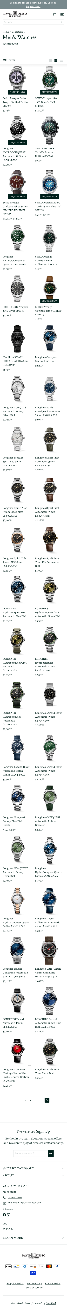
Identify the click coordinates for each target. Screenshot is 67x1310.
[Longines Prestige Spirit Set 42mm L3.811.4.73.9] (17, 449)
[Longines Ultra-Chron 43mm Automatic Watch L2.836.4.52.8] (49, 960)
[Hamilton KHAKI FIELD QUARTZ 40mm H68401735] (17, 349)
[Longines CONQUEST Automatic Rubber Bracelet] (49, 809)
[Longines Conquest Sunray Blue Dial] (49, 349)
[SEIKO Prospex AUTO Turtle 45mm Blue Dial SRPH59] (49, 196)
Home (6, 32)
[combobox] (33, 22)
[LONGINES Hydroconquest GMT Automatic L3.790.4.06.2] (17, 652)
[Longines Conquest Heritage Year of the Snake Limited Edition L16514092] (17, 1063)
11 (41, 1100)
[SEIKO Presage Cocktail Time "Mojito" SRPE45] (49, 298)
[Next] (47, 1100)
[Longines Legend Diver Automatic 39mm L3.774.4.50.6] (49, 706)
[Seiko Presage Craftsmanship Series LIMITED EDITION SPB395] (17, 196)
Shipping (8, 1228)
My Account (9, 1192)
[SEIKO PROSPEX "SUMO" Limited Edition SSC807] (49, 142)
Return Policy (34, 1283)
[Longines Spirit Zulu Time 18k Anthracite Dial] (49, 550)
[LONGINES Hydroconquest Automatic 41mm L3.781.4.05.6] (49, 652)
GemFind (51, 1303)
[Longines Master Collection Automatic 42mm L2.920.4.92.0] (49, 910)
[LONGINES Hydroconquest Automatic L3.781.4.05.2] (17, 706)
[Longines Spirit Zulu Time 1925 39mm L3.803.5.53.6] (17, 550)
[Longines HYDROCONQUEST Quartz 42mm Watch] (17, 248)
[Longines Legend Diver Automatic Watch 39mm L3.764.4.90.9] (17, 758)
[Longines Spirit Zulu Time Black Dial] (49, 1063)
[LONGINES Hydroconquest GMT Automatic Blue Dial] (17, 600)
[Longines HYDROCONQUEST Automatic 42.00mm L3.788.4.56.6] (17, 142)
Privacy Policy (52, 1283)
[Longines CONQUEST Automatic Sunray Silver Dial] (17, 399)
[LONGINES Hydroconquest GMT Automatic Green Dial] (49, 600)
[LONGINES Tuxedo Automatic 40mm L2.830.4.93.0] (17, 1011)
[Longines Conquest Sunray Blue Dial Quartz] (17, 809)
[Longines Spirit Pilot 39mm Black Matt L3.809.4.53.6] (17, 499)
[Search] (61, 22)
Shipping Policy (15, 1283)
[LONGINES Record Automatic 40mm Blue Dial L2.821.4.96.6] (49, 1011)
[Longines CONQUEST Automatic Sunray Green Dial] (17, 860)
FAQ (5, 1224)
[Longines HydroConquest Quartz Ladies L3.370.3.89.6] (17, 910)
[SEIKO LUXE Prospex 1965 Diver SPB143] (17, 298)
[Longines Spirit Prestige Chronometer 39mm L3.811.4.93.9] (49, 399)
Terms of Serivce (33, 1287)
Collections (17, 32)
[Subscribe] (51, 1153)
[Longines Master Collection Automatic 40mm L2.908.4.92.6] (17, 960)
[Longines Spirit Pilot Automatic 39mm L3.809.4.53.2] (49, 499)
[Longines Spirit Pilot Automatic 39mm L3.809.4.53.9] (49, 449)
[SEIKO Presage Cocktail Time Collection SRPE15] (49, 248)
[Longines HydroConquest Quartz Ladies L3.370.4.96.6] (49, 860)
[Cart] (54, 14)
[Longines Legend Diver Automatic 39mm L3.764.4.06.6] (49, 758)
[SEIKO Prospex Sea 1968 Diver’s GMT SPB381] (49, 90)
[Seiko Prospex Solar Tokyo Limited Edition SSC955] (17, 90)
